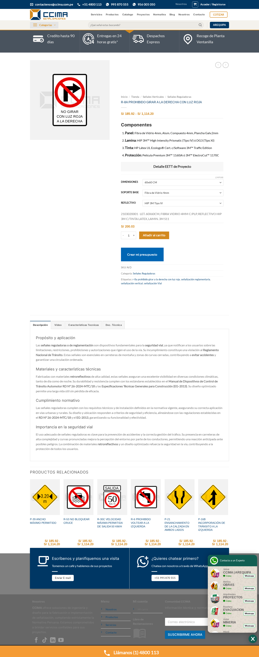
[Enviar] (200, 25)
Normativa (159, 14)
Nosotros (181, 4)
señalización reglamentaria (195, 279)
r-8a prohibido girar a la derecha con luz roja (156, 279)
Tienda (135, 96)
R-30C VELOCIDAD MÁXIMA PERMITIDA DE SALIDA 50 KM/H (109, 523)
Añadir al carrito (154, 235)
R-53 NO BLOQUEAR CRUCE (76, 521)
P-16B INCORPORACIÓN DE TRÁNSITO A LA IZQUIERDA (211, 524)
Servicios (96, 14)
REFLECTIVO (128, 203)
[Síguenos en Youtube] (61, 640)
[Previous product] (225, 65)
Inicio (124, 96)
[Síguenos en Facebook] (36, 640)
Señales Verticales (153, 96)
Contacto (199, 14)
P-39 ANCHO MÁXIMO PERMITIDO (43, 521)
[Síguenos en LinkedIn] (53, 640)
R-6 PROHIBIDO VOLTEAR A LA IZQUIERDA (141, 523)
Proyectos (143, 14)
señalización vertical (132, 283)
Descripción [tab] (40, 325)
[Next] (228, 516)
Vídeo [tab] (58, 325)
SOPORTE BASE (130, 192)
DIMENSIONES (129, 182)
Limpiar (219, 177)
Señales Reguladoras (179, 96)
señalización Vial (153, 283)
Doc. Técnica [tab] (114, 325)
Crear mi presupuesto (142, 254)
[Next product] (218, 65)
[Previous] (30, 516)
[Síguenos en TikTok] (44, 640)
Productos (112, 14)
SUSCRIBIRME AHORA (185, 635)
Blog (172, 14)
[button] (195, 5)
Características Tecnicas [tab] (83, 325)
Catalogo (127, 14)
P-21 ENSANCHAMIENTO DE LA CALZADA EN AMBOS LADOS (177, 524)
